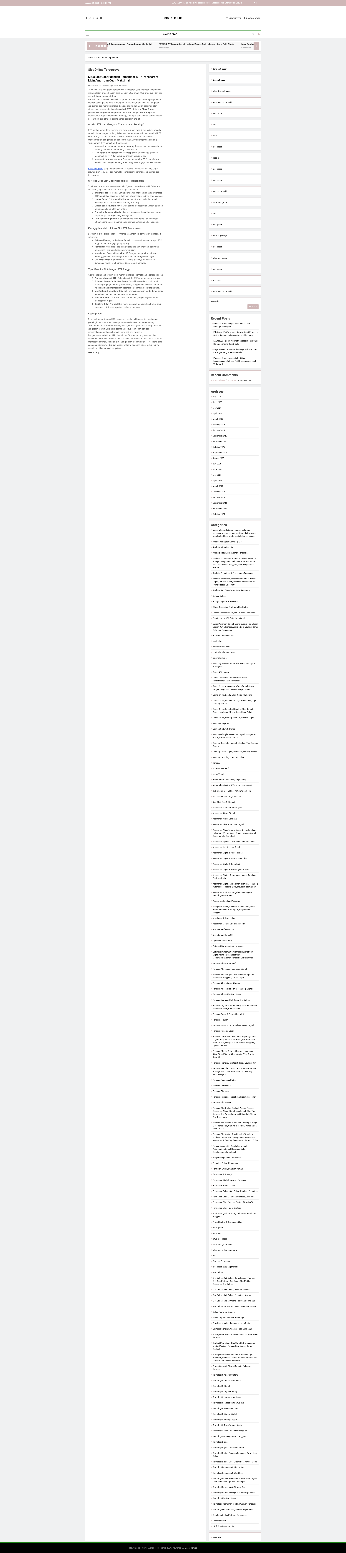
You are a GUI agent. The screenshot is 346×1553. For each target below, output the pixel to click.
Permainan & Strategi (222, 1174)
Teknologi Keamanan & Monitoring (228, 1467)
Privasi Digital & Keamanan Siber (227, 1222)
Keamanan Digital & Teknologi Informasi (231, 869)
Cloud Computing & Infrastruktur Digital (230, 607)
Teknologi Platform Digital (224, 1498)
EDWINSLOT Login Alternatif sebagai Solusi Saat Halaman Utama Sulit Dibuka (124, 44)
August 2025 (218, 458)
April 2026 (217, 413)
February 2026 (219, 424)
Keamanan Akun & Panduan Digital (228, 824)
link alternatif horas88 (222, 935)
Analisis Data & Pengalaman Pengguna (230, 553)
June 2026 (217, 402)
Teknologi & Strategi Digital (225, 1419)
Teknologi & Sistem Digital (225, 1414)
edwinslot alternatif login (224, 652)
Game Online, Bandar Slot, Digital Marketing (232, 695)
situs (215, 135)
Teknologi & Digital (221, 1386)
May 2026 (217, 408)
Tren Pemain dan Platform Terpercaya (230, 1515)
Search (215, 301)
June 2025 (217, 469)
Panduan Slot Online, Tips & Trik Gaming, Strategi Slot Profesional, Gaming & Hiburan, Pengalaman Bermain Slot (235, 1125)
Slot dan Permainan (221, 1261)
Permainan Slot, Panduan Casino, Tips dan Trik (234, 1202)
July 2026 (217, 397)
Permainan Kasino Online (224, 1185)
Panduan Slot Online (222, 1102)
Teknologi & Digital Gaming (225, 1391)
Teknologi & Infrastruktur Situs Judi (228, 1403)
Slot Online (218, 1272)
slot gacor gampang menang (225, 1267)
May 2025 (217, 475)
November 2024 (220, 508)
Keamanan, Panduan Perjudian (226, 901)
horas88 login (219, 774)
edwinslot (217, 641)
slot (214, 124)
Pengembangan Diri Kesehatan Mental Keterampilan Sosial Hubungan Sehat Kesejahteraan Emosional (230, 1149)
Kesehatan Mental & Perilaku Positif (229, 924)
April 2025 (217, 480)
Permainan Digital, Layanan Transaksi (229, 1180)
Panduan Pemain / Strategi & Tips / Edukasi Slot (234, 1063)
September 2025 (220, 452)
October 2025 (219, 447)
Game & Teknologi (221, 672)
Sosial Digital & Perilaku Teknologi (228, 1317)
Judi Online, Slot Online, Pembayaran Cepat (232, 791)
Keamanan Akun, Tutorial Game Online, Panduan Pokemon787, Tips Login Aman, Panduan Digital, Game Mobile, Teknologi (234, 833)
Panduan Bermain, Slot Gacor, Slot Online (231, 1000)
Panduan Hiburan (220, 1020)
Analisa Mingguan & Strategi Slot (227, 542)
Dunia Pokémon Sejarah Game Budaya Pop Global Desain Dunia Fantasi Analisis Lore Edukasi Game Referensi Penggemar (235, 627)
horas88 (216, 763)
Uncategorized (219, 1521)
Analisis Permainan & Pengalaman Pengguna (233, 573)
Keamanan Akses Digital (224, 813)
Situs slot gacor (95, 168)
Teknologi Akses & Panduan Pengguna (230, 1431)
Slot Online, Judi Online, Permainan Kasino (232, 1295)
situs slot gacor (220, 202)
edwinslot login (220, 658)
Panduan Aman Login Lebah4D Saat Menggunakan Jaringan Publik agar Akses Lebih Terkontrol (234, 361)
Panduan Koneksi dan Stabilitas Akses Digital (233, 1025)
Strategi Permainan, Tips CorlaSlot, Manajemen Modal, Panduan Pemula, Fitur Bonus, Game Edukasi (234, 1346)
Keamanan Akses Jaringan (225, 819)
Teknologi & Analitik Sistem (225, 1375)
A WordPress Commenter (225, 380)
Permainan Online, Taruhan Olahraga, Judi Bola (233, 1197)
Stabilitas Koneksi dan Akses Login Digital (232, 1323)
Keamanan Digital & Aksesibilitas (228, 853)
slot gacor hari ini (221, 191)
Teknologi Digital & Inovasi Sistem (228, 1447)
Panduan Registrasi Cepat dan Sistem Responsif (234, 1097)
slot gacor (217, 113)
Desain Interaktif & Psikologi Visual (229, 618)
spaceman (217, 280)
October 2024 (219, 514)
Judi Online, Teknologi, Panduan (227, 796)
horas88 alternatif (221, 768)
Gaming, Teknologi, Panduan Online (228, 757)
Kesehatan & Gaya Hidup (224, 918)
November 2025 (220, 441)
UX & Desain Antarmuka (223, 1526)
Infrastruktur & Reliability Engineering (229, 779)
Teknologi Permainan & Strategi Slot (229, 1487)
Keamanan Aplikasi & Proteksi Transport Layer (233, 841)
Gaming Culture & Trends (224, 729)
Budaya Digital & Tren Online (225, 601)
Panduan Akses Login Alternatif (227, 983)
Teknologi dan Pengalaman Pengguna (229, 1436)
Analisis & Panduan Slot (223, 547)
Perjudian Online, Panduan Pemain (228, 1169)
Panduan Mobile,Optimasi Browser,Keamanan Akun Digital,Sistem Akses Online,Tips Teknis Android (233, 1054)
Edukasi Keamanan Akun (224, 635)
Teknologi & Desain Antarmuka (227, 1380)
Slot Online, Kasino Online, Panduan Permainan (234, 1301)
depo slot (217, 158)
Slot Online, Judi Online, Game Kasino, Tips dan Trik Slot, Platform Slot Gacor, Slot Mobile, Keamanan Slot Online (234, 1281)
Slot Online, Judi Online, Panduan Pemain (231, 1290)
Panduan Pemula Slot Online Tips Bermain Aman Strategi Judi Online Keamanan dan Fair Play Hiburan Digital (234, 1071)
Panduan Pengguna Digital (224, 1080)
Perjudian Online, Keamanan (225, 1163)
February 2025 (219, 491)
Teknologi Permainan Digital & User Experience (234, 1492)
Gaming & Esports (221, 723)
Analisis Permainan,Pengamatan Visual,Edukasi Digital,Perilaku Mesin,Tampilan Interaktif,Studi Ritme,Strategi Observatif (234, 582)
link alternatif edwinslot (223, 929)
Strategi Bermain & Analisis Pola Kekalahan (232, 1329)
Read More (92, 352)
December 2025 (220, 436)
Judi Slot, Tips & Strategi (224, 802)
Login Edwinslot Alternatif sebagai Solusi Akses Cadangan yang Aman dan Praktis (205, 3)
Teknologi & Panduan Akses (225, 1408)
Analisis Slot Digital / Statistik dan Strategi (232, 590)
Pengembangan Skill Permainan (227, 1157)
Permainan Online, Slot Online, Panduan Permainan (235, 1191)
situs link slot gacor (222, 91)
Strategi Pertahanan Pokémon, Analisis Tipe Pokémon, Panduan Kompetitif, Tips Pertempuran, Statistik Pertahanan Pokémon (235, 1357)
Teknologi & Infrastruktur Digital (227, 1397)
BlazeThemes (191, 1548)
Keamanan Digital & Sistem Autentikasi (230, 858)
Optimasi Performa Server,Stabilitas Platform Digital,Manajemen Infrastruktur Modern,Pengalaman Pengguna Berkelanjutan (233, 955)
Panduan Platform (221, 1091)
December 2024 (220, 503)
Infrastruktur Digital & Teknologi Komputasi (232, 785)
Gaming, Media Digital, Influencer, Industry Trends (235, 752)
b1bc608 (94, 85)
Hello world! (245, 380)
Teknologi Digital (220, 1442)
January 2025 (219, 497)
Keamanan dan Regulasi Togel (226, 847)
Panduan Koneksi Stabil (223, 1031)
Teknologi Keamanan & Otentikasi (228, 1473)
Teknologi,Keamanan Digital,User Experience (233, 1509)
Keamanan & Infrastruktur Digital (227, 807)
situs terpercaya (220, 236)
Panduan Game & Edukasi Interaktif (228, 1014)
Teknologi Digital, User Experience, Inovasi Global (235, 1462)
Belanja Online (219, 596)
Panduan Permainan (222, 1085)
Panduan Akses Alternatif (224, 963)
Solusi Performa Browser (224, 1312)
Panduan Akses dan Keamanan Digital (230, 969)
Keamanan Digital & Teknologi (226, 864)
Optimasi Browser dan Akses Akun (228, 946)
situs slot (217, 1233)
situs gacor (218, 1227)
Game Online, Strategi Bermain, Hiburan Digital (233, 718)
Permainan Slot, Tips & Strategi (227, 1208)
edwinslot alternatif (221, 647)
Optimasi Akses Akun (222, 940)
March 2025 (218, 486)
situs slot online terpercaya (225, 1250)
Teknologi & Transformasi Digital (227, 1425)
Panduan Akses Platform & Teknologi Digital (233, 989)
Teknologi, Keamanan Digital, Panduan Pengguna (234, 1504)
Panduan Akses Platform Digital (227, 994)
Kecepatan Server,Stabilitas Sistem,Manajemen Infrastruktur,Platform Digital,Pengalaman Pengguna (234, 909)
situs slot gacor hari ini (223, 102)
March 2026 (218, 419)
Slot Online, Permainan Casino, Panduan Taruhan (234, 1306)
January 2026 (219, 430)
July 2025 (217, 464)
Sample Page (170, 34)
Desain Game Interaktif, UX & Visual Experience (234, 613)
